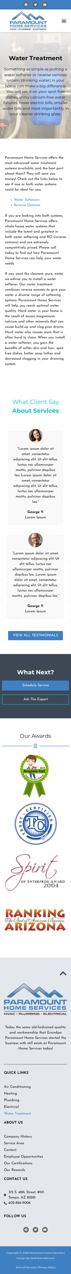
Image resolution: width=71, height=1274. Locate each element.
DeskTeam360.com (42, 1258)
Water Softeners (26, 200)
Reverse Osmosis (27, 205)
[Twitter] (35, 4)
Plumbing (11, 1100)
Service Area (14, 1143)
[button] (64, 21)
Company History (18, 1137)
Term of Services (26, 1267)
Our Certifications (18, 1163)
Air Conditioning (17, 1087)
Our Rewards (14, 1170)
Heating (10, 1093)
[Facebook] (26, 4)
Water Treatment (17, 1114)
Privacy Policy (47, 1267)
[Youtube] (45, 4)
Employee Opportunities (23, 1157)
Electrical (11, 1107)
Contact (10, 1150)
